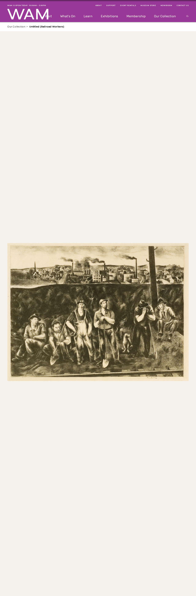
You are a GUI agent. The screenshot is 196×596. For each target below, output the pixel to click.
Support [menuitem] (111, 5)
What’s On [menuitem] (67, 16)
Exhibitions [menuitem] (109, 16)
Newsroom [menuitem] (166, 5)
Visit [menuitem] (48, 16)
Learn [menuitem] (88, 16)
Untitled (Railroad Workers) (46, 26)
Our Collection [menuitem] (165, 16)
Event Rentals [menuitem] (128, 5)
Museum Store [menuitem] (148, 5)
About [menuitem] (98, 5)
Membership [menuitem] (136, 16)
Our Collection (16, 26)
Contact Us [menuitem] (183, 5)
